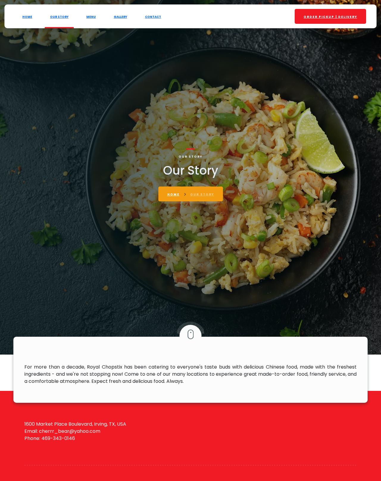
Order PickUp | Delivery (330, 17)
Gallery (120, 17)
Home (27, 17)
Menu (91, 17)
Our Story (59, 17)
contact (153, 17)
